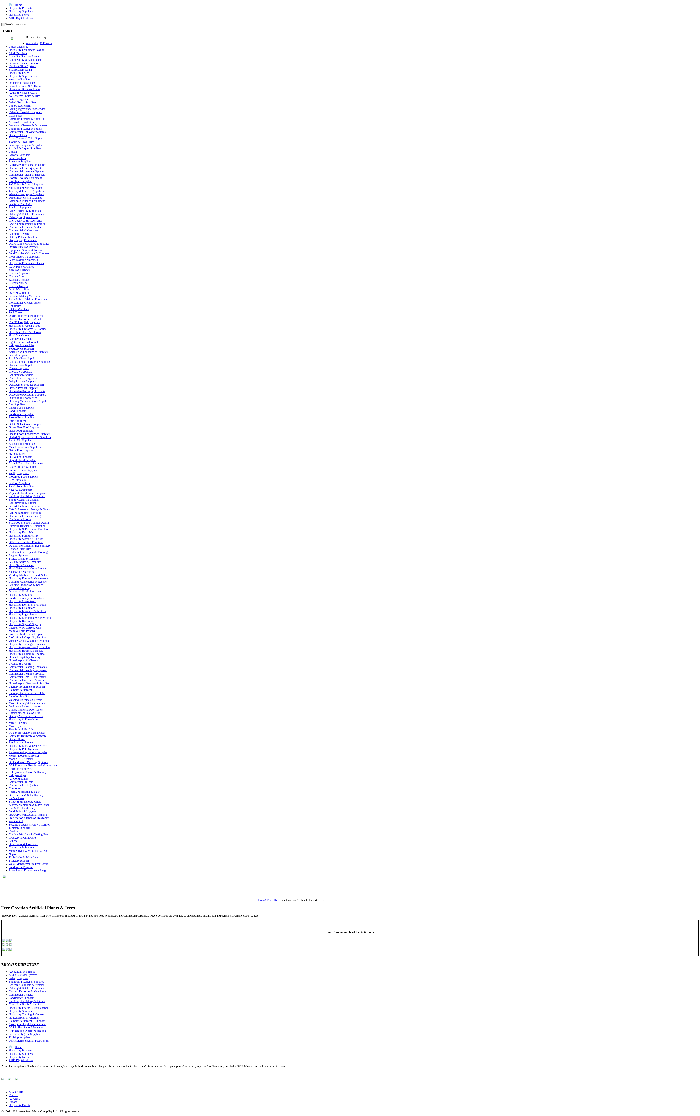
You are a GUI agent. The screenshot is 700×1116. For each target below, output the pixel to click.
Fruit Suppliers (17, 420)
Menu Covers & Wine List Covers (28, 850)
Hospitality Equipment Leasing (26, 49)
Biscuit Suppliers (18, 355)
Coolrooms (15, 788)
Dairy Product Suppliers (22, 381)
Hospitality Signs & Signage (25, 624)
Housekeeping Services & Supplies (29, 683)
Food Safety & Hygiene (22, 811)
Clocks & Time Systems (22, 66)
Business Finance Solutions (24, 63)
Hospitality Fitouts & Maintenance (28, 578)
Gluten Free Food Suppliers (25, 427)
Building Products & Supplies (26, 584)
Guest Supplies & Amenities (25, 561)
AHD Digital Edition (21, 18)
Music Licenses (18, 722)
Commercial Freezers (21, 781)
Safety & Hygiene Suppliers (25, 801)
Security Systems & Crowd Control (29, 824)
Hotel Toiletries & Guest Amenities (29, 568)
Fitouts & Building (19, 588)
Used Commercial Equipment (26, 315)
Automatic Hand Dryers (22, 122)
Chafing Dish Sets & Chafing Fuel (28, 834)
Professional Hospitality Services (27, 637)
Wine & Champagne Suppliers (26, 194)
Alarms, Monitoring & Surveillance (29, 804)
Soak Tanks (15, 312)
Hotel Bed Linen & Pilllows (25, 332)
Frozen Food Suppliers (22, 417)
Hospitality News (19, 14)
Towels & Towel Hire (21, 141)
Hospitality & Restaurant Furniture (28, 529)
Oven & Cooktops (19, 292)
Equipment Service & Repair (25, 250)
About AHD (16, 1092)
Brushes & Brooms (20, 663)
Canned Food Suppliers (22, 365)
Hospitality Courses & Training (27, 653)
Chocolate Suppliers (20, 371)
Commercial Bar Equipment (25, 168)
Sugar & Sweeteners (20, 489)
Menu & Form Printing (22, 630)
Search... (10, 24)
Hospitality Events (19, 1105)
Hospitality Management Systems (28, 745)
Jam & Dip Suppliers (21, 440)
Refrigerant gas (17, 775)
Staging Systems (18, 555)
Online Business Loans (22, 82)
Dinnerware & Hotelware (23, 844)
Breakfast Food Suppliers (23, 358)
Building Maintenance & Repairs (28, 581)
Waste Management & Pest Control (29, 863)
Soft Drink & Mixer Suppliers (26, 187)
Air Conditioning (18, 778)
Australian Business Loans (24, 56)
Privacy (13, 1101)
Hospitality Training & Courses (27, 644)
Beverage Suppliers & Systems (26, 145)
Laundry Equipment (20, 689)
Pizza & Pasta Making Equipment (28, 299)
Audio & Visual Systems (23, 92)
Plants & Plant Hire (20, 548)
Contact (13, 1095)
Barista (13, 151)
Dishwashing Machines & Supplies (29, 243)
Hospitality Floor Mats (22, 532)
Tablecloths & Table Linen (24, 857)
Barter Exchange (18, 46)
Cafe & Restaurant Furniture (25, 512)
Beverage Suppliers (20, 161)
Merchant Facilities (20, 79)
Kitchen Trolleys (18, 286)
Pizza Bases (15, 115)
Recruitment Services (21, 768)
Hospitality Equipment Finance (26, 263)
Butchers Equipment (20, 207)
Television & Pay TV (21, 729)
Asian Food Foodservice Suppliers (28, 351)
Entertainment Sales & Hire (24, 712)
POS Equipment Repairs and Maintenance (33, 765)
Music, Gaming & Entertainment (27, 703)
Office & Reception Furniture (26, 542)
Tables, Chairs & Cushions (24, 558)
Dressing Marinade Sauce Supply (28, 401)
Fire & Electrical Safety (22, 808)
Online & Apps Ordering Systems (28, 762)
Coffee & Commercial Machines (27, 164)
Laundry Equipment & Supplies (27, 686)
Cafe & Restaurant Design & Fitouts (29, 509)
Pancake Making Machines (24, 296)
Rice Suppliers (17, 479)
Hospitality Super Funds (23, 76)
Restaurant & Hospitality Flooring (28, 552)
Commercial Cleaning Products (27, 673)
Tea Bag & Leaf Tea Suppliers (26, 191)
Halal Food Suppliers (21, 430)
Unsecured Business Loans (24, 89)
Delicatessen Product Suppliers (26, 384)
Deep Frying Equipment (23, 240)
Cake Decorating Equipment (25, 210)
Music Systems (17, 726)
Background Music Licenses (25, 706)
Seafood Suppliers (19, 483)
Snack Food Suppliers (21, 486)
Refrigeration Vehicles (21, 345)
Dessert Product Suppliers (23, 388)
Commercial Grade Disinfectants (27, 676)
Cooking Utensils (19, 233)
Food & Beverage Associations (26, 598)
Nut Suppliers (17, 453)
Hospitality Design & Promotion (27, 604)
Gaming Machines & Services (26, 716)
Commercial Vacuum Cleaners (26, 680)
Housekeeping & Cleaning (24, 660)
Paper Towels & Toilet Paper (25, 138)
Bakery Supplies (18, 99)
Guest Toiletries (18, 135)
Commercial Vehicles (21, 338)
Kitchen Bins (16, 276)
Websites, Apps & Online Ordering (29, 640)
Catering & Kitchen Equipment (27, 200)
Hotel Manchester (19, 335)
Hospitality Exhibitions (22, 607)
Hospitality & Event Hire (23, 719)
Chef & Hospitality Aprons (24, 322)
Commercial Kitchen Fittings (25, 516)
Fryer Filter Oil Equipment (24, 256)
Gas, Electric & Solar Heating (26, 795)
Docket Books (17, 739)
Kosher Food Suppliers (22, 443)
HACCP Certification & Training (28, 814)
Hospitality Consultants (22, 601)
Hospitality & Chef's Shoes (24, 325)
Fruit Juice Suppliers (20, 181)
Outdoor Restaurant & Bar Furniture (29, 545)
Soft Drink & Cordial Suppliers (27, 184)
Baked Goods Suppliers (22, 102)
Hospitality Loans (19, 72)
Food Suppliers (17, 410)
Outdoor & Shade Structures (25, 591)
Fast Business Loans (20, 69)
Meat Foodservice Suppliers (25, 447)
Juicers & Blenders (19, 269)
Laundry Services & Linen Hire (27, 693)
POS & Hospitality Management (27, 732)
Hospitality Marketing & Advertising (30, 617)
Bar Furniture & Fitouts (22, 502)
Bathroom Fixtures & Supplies (26, 118)
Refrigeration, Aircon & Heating (27, 772)
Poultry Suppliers (19, 473)
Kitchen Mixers (18, 282)
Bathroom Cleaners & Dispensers (28, 125)
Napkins (13, 854)
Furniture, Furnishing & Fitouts (27, 496)
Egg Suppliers (17, 404)
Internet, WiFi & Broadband (25, 627)
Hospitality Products (20, 8)
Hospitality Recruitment (22, 621)
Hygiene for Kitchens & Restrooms (29, 817)
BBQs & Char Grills (20, 204)
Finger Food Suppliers (21, 407)
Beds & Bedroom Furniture (24, 506)
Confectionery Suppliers (23, 378)
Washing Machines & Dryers (25, 699)
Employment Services (21, 742)
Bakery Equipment (19, 105)
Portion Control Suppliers (23, 470)
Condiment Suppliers (21, 374)
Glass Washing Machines (23, 259)
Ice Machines (16, 798)
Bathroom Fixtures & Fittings (25, 128)
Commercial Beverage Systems (27, 171)
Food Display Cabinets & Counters (29, 253)
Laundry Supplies (19, 696)
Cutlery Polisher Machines (24, 237)
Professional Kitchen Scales (25, 302)
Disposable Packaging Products (27, 391)
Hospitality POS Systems (23, 749)
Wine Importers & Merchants (25, 197)
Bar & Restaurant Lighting (24, 499)
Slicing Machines (19, 309)
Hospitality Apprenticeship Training (29, 647)
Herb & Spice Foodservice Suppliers (30, 437)
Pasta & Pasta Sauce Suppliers (26, 463)
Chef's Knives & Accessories (25, 220)
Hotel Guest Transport (21, 565)
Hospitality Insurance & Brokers (27, 611)
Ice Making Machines (21, 266)
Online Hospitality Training (24, 657)
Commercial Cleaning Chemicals (28, 667)
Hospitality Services (20, 594)
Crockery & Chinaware (22, 837)
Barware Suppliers (19, 154)
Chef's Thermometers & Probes (27, 223)
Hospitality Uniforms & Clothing (28, 328)
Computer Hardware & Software (27, 735)
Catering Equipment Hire (23, 217)
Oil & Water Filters (20, 289)
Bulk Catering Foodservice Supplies (29, 361)
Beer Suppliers (17, 158)
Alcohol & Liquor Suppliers (25, 148)
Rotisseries (15, 305)
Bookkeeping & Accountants (25, 59)
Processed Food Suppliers (23, 476)
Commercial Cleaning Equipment (28, 670)
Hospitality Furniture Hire (23, 535)
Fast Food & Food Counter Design (29, 522)
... (254, 900)
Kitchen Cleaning (19, 279)
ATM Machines (18, 53)
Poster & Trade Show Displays (26, 634)
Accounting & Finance (39, 43)
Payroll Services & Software (25, 86)
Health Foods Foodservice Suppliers (29, 433)
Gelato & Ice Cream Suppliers (26, 424)
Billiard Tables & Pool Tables (26, 709)
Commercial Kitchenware (23, 230)
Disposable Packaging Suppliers (27, 394)
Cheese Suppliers (19, 368)
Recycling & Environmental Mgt (27, 870)
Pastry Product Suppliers (23, 466)
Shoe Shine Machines (21, 571)
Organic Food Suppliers (22, 460)
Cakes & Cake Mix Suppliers (25, 112)
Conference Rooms (20, 519)
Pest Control (16, 821)
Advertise (14, 1098)
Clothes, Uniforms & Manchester (28, 319)
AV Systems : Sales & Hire (24, 95)
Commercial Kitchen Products (26, 227)
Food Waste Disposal (21, 867)
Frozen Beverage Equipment (25, 177)
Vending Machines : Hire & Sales (28, 575)
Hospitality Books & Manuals (26, 650)
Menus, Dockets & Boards (24, 755)
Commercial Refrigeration (24, 785)
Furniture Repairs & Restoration (27, 525)
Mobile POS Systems (21, 758)
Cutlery (13, 840)
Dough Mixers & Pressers (23, 246)
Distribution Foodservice (23, 397)
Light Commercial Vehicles (24, 342)
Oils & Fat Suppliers (20, 456)
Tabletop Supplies (19, 860)
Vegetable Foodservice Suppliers (27, 493)
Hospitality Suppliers (21, 11)
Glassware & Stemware (22, 847)
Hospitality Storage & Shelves (26, 538)
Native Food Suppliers (22, 450)
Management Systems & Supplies (28, 752)
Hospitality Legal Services (24, 614)
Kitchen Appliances (20, 273)
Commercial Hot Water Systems (27, 131)
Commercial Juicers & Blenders (27, 174)
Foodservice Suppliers (21, 348)
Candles (13, 831)
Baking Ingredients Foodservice (27, 109)
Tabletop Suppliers (19, 827)
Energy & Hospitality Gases (25, 791)
